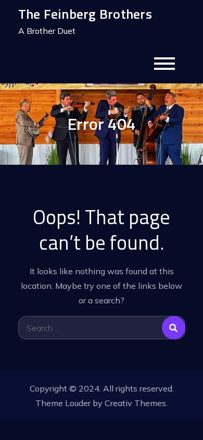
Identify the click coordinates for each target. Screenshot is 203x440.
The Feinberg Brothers (85, 14)
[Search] (173, 327)
